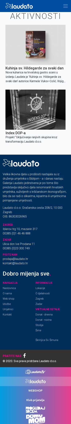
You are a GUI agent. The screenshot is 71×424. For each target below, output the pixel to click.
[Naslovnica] (20, 6)
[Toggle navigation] (65, 6)
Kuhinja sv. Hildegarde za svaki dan (34, 68)
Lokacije (40, 288)
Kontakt (7, 314)
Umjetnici (8, 309)
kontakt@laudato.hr (15, 263)
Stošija (39, 325)
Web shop (8, 298)
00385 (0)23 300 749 (16, 248)
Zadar (39, 304)
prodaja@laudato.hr (15, 259)
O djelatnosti (43, 293)
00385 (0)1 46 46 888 (16, 233)
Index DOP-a (15, 133)
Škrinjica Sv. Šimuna (47, 340)
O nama (7, 293)
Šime (38, 330)
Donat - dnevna (44, 314)
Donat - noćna (44, 319)
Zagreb (40, 298)
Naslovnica (9, 288)
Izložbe (7, 304)
